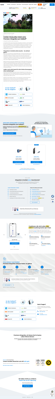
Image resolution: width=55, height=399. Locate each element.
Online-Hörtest (19, 4)
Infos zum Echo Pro (36, 164)
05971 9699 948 (45, 3)
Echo (35, 231)
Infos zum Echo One (18, 164)
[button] (4, 12)
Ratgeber (35, 4)
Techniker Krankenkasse (12, 94)
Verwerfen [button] (43, 1)
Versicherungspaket (25, 4)
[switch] (52, 395)
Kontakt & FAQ (31, 4)
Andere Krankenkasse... (26, 105)
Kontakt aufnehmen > (37, 214)
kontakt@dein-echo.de (43, 314)
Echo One (49, 244)
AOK (25, 311)
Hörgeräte (8, 4)
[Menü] (53, 390)
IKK (8, 101)
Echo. (6, 128)
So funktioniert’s (13, 4)
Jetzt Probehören (15, 243)
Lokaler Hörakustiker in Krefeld (13, 187)
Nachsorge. (47, 274)
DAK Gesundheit (10, 311)
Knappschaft (10, 105)
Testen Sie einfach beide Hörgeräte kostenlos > (27, 169)
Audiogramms (36, 270)
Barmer (23, 94)
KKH (23, 101)
